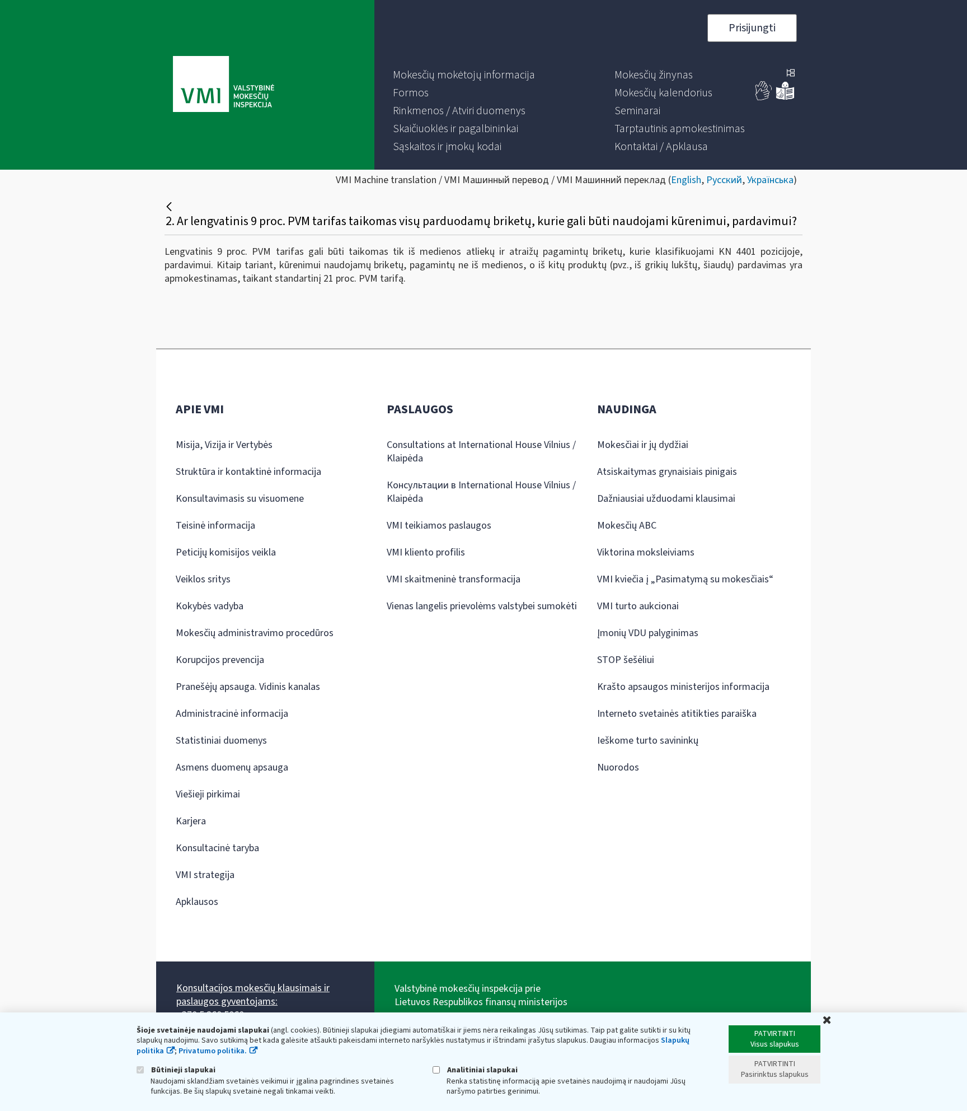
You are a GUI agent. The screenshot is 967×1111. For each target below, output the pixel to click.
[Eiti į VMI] (223, 85)
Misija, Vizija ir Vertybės (224, 445)
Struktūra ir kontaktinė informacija (248, 472)
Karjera (191, 821)
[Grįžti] (170, 206)
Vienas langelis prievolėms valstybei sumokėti (482, 606)
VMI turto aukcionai (638, 606)
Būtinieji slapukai (182, 1070)
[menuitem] (464, 75)
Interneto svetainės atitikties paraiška (677, 714)
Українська (770, 180)
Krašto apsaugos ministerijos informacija (683, 687)
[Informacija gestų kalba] (764, 98)
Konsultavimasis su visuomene (240, 499)
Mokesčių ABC (626, 526)
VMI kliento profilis (426, 552)
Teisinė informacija (215, 526)
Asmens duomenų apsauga (232, 767)
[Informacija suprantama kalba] (785, 98)
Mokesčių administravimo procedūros (255, 633)
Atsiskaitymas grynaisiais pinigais (667, 472)
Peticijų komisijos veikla (226, 552)
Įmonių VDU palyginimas (647, 633)
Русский (724, 180)
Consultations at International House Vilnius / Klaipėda (481, 451)
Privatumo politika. (213, 1051)
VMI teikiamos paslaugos (439, 526)
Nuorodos (618, 767)
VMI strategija (205, 875)
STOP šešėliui (625, 660)
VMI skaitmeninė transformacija (453, 579)
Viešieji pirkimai (208, 794)
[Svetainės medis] (791, 74)
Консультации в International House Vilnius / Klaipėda (481, 492)
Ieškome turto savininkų (647, 741)
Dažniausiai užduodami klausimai (666, 499)
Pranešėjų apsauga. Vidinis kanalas (248, 687)
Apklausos (197, 902)
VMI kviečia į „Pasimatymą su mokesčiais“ (685, 579)
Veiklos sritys (203, 579)
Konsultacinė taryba (217, 848)
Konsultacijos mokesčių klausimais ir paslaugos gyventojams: (253, 995)
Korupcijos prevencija (220, 660)
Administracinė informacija (232, 714)
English (686, 180)
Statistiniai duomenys (221, 741)
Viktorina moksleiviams (645, 552)
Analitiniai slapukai (481, 1070)
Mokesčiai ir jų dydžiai (642, 445)
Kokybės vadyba (209, 606)
